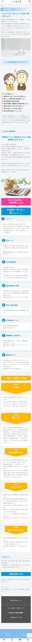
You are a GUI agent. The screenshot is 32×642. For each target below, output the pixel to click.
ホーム (8, 633)
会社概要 (24, 635)
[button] (29, 358)
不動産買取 (8, 635)
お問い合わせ (16, 637)
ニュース (24, 633)
